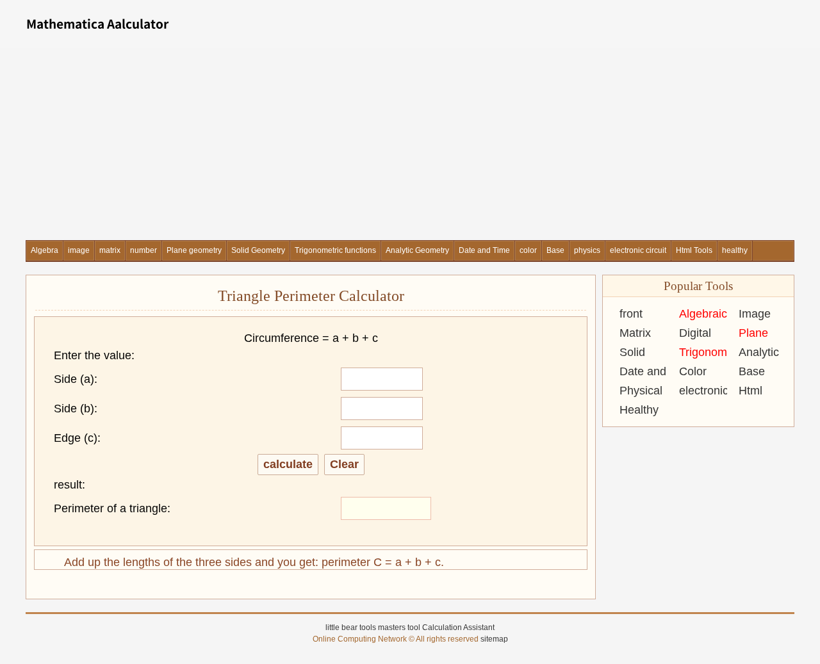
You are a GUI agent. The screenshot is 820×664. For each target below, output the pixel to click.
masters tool (399, 627)
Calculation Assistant (458, 627)
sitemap (494, 639)
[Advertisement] (410, 144)
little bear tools (350, 627)
